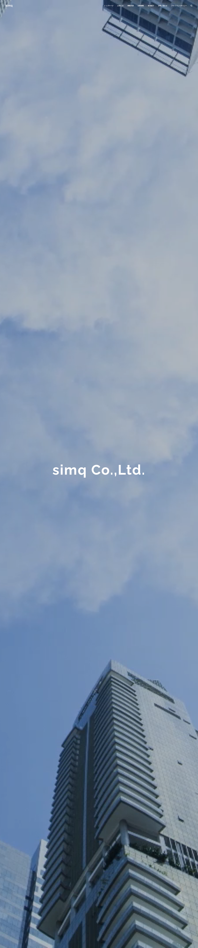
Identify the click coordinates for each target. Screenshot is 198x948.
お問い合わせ (162, 6)
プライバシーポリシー (179, 6)
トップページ (108, 6)
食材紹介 (151, 6)
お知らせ (120, 6)
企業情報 (141, 6)
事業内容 (131, 6)
